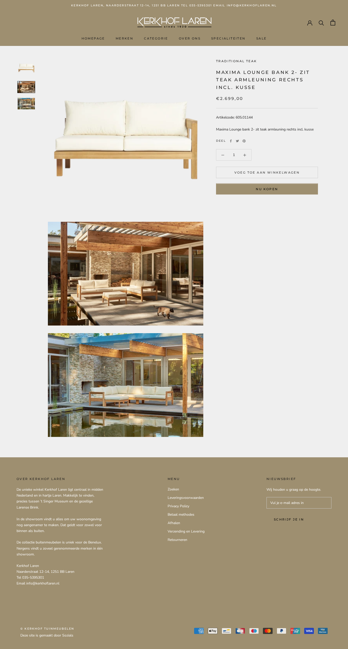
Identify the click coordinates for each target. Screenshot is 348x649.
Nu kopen (267, 189)
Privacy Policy (178, 506)
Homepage (93, 38)
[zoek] (321, 22)
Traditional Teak (236, 61)
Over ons (189, 38)
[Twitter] (237, 140)
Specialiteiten (228, 38)
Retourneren (177, 539)
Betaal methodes (181, 514)
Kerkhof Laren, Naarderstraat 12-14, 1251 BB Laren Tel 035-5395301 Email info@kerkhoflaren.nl (174, 5)
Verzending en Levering (186, 531)
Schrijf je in (289, 519)
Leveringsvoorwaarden (186, 497)
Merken (124, 38)
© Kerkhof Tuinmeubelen (47, 628)
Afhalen (174, 523)
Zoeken (173, 489)
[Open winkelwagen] (332, 22)
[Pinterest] (244, 140)
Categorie (156, 38)
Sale (261, 38)
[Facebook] (230, 140)
